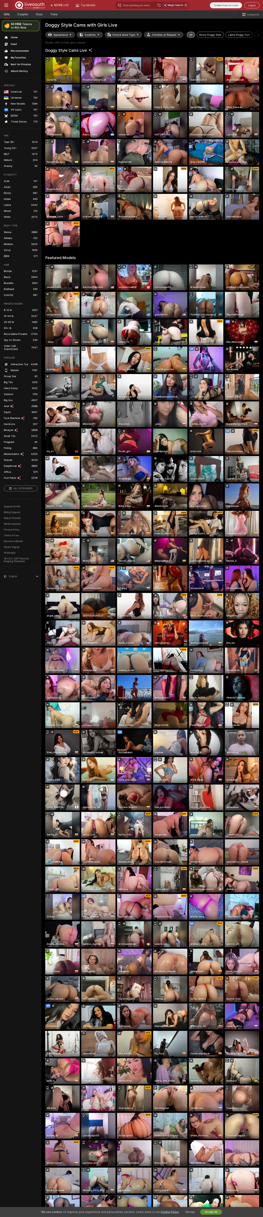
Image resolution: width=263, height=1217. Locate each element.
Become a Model (13, 541)
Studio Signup (12, 547)
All (190, 34)
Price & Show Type (124, 34)
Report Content (12, 518)
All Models (10, 552)
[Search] (159, 5)
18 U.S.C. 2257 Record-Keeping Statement (16, 560)
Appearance (60, 34)
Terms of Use (11, 535)
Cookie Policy (170, 1212)
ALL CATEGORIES (23, 488)
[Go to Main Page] (29, 5)
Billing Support (12, 512)
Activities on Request (164, 34)
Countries (90, 34)
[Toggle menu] (6, 5)
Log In (251, 5)
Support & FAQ (12, 506)
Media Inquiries (12, 524)
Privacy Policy (12, 529)
